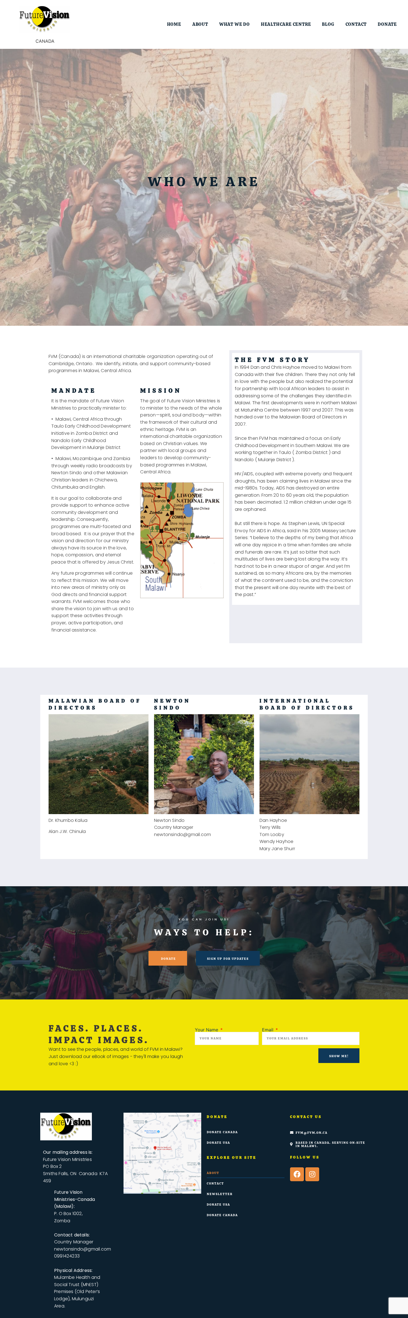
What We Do (234, 24)
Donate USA (218, 1143)
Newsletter (220, 1194)
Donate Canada (222, 1132)
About (200, 24)
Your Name (207, 1029)
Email (268, 1029)
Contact (356, 24)
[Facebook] (297, 1174)
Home (174, 24)
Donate (387, 24)
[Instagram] (312, 1174)
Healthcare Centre (286, 24)
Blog (328, 24)
